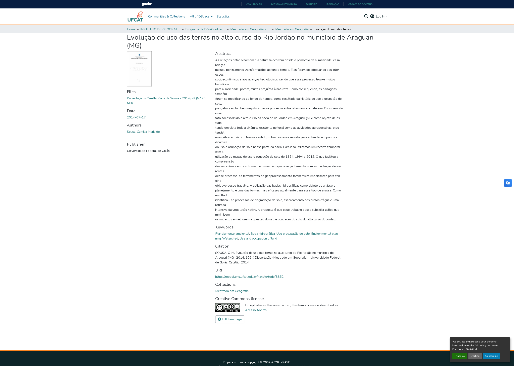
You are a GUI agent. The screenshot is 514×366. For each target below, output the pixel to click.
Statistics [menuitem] (223, 16)
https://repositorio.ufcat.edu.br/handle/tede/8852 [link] (249, 276)
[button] (135, 16)
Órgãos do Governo (360, 4)
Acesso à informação (284, 4)
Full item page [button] (231, 319)
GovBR (147, 4)
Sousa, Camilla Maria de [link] (143, 132)
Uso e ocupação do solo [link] (293, 233)
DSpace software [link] (234, 362)
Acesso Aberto (256, 310)
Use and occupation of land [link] (258, 238)
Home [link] (131, 29)
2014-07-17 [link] (136, 117)
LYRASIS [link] (285, 362)
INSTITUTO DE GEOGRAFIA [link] (160, 29)
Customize (491, 356)
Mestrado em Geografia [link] (292, 29)
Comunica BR (254, 4)
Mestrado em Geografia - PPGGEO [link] (250, 29)
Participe (311, 4)
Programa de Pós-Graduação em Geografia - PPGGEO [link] (205, 29)
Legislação (332, 4)
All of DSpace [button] (199, 16)
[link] (168, 101)
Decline (475, 356)
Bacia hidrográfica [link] (263, 233)
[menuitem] (201, 16)
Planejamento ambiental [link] (232, 233)
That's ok (460, 356)
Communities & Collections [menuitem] (166, 16)
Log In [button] (380, 16)
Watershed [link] (230, 238)
